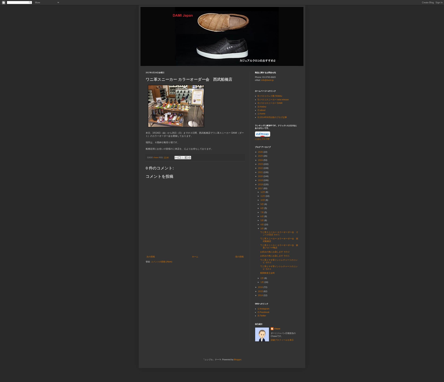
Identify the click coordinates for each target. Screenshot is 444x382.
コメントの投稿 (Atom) (161, 262)
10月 (263, 200)
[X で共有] (183, 157)
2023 (260, 164)
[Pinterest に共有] (189, 157)
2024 (260, 160)
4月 (262, 224)
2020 (260, 176)
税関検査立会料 (267, 273)
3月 (262, 228)
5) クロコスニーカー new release (273, 99)
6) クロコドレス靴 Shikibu (270, 96)
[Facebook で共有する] (186, 157)
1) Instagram (263, 309)
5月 (262, 220)
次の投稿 (151, 256)
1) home (261, 113)
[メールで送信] (176, 157)
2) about (261, 110)
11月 (263, 196)
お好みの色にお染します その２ (275, 252)
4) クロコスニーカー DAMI (270, 103)
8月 (262, 208)
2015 (260, 291)
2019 (260, 180)
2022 (260, 168)
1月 (262, 282)
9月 (262, 204)
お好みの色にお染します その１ (275, 256)
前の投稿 (239, 256)
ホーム (195, 256)
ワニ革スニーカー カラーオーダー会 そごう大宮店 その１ (279, 233)
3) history (262, 107)
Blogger (237, 359)
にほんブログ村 (262, 139)
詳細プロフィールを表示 (282, 340)
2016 (260, 287)
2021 (260, 172)
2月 (262, 278)
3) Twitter (262, 315)
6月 (262, 216)
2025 (260, 156)
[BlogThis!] (179, 157)
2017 (260, 188)
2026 (260, 152)
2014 (260, 295)
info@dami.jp (267, 80)
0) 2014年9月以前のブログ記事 (272, 117)
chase (277, 329)
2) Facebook (263, 312)
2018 (260, 184)
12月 (263, 192)
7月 (262, 212)
